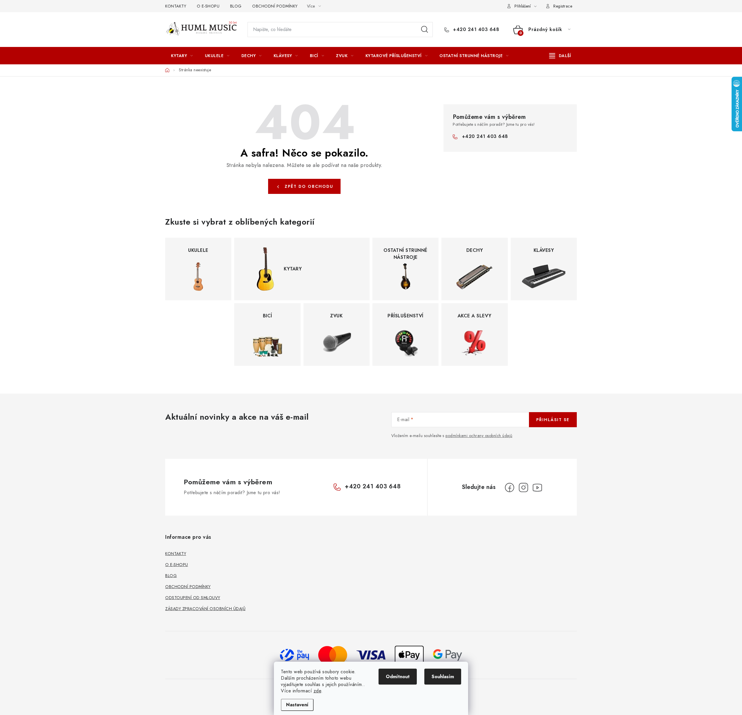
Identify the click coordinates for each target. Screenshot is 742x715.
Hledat (425, 29)
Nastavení (297, 704)
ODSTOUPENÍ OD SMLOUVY (192, 598)
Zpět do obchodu (309, 186)
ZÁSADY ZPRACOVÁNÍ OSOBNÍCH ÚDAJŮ (205, 609)
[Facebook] (509, 487)
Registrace (562, 6)
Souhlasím (443, 676)
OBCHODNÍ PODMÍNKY (275, 6)
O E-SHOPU (208, 6)
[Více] (560, 55)
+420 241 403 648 (475, 29)
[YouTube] (537, 487)
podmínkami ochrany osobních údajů (478, 436)
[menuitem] (182, 55)
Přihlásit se (553, 420)
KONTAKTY (175, 6)
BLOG (236, 6)
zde (317, 690)
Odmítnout (398, 676)
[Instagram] (523, 487)
